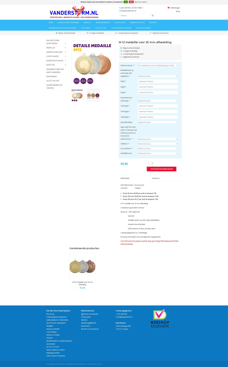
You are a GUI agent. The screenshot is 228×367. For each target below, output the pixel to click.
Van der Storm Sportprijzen (68, 22)
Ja (125, 2)
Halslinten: (125, 144)
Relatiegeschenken (143, 28)
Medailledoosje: (126, 153)
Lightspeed (99, 364)
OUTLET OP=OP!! (101, 28)
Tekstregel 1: (125, 106)
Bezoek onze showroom (90, 329)
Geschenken (85, 28)
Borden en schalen (137, 22)
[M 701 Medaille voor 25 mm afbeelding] (82, 266)
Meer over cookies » (141, 2)
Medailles (87, 22)
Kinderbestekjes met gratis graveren (62, 28)
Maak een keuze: (127, 65)
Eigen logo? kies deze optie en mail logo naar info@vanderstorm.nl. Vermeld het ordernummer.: (129, 133)
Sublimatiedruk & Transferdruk (57, 320)
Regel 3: (123, 92)
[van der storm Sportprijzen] (61, 12)
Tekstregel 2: (125, 111)
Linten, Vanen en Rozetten (55, 356)
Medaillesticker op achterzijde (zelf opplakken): (127, 73)
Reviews (156, 178)
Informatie (125, 178)
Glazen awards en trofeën (121, 28)
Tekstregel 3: (125, 117)
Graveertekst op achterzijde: (126, 99)
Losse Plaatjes (119, 22)
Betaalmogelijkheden (88, 323)
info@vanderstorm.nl (128, 11)
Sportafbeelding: (126, 122)
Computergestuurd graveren (56, 317)
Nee (131, 2)
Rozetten (152, 22)
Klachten (84, 320)
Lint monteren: (126, 148)
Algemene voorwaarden (89, 314)
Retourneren (85, 326)
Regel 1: (123, 81)
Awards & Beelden (102, 22)
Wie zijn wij (50, 314)
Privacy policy (86, 317)
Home (51, 22)
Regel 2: (123, 87)
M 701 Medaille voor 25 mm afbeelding (82, 283)
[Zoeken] (152, 15)
